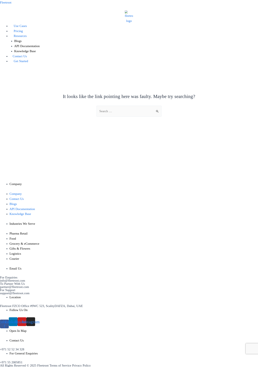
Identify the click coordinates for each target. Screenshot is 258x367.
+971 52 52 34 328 (12, 349)
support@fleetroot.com (14, 293)
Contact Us (20, 56)
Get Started (21, 61)
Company (15, 193)
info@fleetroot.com (12, 280)
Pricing (18, 31)
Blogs (18, 41)
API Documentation (27, 46)
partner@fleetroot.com (14, 287)
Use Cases (20, 26)
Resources (20, 36)
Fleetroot (5, 2)
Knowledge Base (25, 51)
